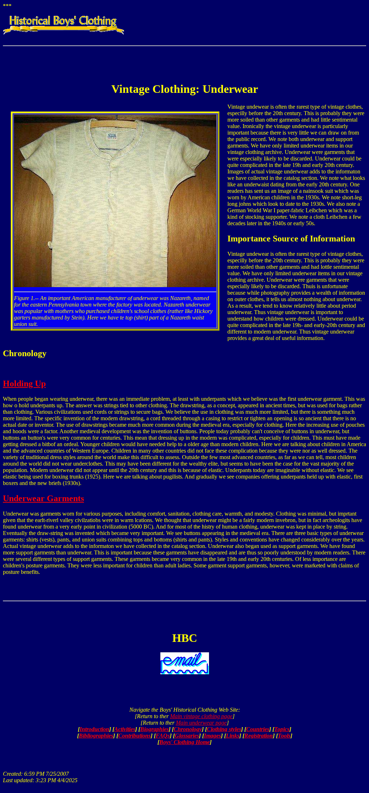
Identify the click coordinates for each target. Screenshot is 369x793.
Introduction (94, 729)
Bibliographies (96, 736)
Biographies (154, 729)
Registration (258, 736)
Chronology (188, 729)
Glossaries (187, 736)
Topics (281, 729)
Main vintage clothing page (201, 716)
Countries (257, 729)
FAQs (163, 736)
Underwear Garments (43, 498)
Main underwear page (201, 723)
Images (212, 736)
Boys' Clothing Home (184, 742)
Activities (124, 729)
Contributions (134, 736)
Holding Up (24, 383)
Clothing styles (224, 729)
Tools (284, 736)
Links (232, 736)
